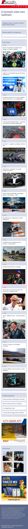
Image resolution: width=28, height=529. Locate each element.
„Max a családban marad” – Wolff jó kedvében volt (14, 316)
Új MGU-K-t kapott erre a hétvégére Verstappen (11, 345)
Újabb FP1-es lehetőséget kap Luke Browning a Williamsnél (14, 73)
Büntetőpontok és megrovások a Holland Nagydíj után (13, 218)
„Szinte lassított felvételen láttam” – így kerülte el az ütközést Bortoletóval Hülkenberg (14, 122)
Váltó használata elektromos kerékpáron (12, 403)
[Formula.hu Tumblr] (16, 6)
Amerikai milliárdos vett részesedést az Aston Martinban (14, 369)
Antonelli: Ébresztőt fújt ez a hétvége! (12, 267)
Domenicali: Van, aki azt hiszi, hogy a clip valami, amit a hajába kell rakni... (12, 290)
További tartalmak (8, 396)
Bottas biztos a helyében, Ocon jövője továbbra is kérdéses (12, 169)
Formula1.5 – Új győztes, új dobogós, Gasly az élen (14, 144)
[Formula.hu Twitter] (14, 6)
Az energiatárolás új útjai (9, 408)
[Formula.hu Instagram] (18, 6)
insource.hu (10, 527)
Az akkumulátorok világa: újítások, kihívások (13, 412)
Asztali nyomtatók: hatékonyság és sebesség (13, 399)
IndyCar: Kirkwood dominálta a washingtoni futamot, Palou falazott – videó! (13, 194)
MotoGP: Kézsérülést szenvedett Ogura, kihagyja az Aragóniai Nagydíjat (12, 48)
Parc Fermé (6, 42)
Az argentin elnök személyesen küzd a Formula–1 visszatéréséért (12, 243)
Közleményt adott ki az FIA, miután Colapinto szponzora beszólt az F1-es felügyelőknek (14, 98)
